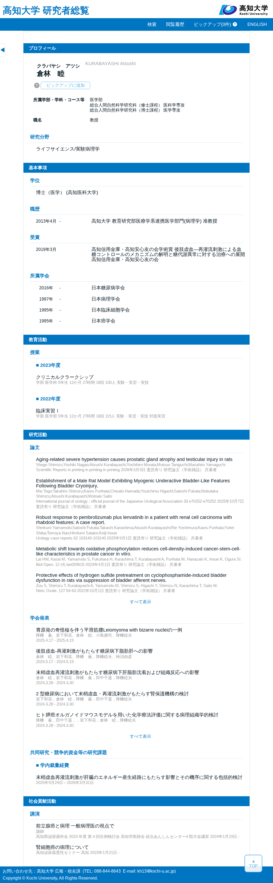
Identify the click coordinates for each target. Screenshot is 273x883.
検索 (151, 24)
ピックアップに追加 (65, 85)
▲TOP (253, 863)
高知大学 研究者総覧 (46, 10)
